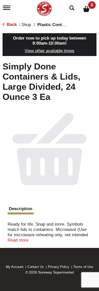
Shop (26, 24)
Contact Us (35, 267)
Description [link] (20, 208)
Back (11, 24)
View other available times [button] (49, 50)
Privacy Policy (58, 267)
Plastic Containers (55, 24)
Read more (18, 240)
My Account (14, 267)
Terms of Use (83, 267)
